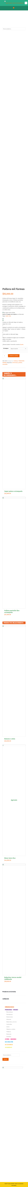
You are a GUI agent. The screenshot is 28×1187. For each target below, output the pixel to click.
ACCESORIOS (9, 1044)
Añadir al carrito (13, 355)
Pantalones (9, 1014)
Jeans (7, 1026)
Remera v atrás (9, 739)
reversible (4, 364)
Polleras (16, 361)
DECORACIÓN (9, 1042)
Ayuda (21, 344)
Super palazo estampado (13, 491)
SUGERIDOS (8, 1047)
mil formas (15, 362)
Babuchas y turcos (11, 1022)
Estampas (5, 348)
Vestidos (8, 1036)
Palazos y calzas (10, 1029)
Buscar (5, 1059)
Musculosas (9, 1012)
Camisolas (9, 1024)
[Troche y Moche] (14, 3)
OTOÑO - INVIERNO (10, 1039)
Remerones (9, 1017)
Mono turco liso (10, 858)
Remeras (8, 1034)
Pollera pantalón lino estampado (11, 611)
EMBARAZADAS (9, 1007)
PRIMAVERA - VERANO (11, 1010)
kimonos (8, 1019)
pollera (20, 362)
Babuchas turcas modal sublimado (12, 978)
